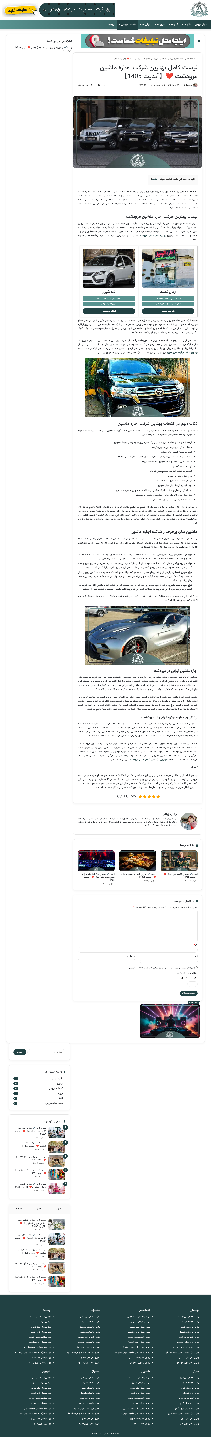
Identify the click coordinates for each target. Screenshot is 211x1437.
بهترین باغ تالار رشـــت (42, 1322)
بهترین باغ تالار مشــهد (91, 1322)
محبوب (59, 1209)
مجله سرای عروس (54, 1103)
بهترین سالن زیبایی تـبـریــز (40, 1403)
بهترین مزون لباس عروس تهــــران (186, 1347)
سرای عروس (201, 24)
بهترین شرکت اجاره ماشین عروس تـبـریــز (34, 1413)
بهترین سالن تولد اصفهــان (139, 1332)
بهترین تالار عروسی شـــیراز (139, 1377)
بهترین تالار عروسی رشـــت (40, 1316)
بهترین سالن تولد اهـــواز (90, 1393)
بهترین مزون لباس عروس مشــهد (86, 1347)
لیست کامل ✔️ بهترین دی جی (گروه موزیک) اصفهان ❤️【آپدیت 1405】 (30, 1131)
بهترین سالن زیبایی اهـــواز (89, 1403)
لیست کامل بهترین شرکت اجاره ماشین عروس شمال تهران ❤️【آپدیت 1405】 (32, 1223)
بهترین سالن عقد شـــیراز (140, 1388)
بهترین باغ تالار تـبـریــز (42, 1383)
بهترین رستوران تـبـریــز (41, 1423)
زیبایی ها (146, 24)
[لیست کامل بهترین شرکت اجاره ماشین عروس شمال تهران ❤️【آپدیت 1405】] (56, 1224)
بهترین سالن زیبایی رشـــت (40, 1342)
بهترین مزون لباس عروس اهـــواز (87, 1408)
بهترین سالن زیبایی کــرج (189, 1403)
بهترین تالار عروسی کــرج (190, 1377)
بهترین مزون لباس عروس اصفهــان (136, 1347)
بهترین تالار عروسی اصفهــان (138, 1316)
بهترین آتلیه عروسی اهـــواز (89, 1398)
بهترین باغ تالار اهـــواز (91, 1383)
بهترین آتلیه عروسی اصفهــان (138, 1337)
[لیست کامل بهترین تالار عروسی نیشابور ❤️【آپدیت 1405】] (56, 1147)
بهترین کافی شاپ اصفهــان (139, 1357)
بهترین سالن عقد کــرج (190, 1388)
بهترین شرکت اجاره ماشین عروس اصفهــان (132, 1352)
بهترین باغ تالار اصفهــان (140, 1322)
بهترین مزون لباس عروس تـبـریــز (37, 1408)
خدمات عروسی (128, 24)
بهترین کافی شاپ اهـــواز (90, 1418)
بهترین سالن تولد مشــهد (90, 1332)
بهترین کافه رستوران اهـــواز (89, 1423)
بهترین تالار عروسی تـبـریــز (40, 1377)
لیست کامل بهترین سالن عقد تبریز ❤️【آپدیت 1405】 (30, 1158)
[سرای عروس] (199, 9)
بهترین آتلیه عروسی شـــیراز (139, 1398)
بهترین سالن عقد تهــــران (189, 1327)
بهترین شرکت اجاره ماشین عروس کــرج (184, 1413)
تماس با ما (104, 1433)
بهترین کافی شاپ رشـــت (41, 1357)
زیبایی (60, 1083)
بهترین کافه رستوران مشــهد (89, 1362)
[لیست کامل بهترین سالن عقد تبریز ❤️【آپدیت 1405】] (56, 1161)
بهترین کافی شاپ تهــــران (189, 1357)
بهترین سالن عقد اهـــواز (90, 1388)
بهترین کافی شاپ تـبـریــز (41, 1418)
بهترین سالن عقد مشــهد (90, 1327)
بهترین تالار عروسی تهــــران (189, 1316)
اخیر (39, 1209)
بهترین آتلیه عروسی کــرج (189, 1398)
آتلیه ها (174, 24)
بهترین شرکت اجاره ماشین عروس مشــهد (83, 1352)
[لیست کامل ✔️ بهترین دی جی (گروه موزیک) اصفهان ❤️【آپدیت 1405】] (56, 1132)
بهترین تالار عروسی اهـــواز (89, 1377)
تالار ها (187, 24)
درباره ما (95, 1433)
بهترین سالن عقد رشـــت (41, 1327)
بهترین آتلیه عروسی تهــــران (188, 1337)
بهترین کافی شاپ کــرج (190, 1418)
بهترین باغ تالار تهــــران (190, 1322)
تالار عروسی (57, 1078)
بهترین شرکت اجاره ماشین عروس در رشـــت (33, 1352)
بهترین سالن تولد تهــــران (189, 1332)
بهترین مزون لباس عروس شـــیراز (136, 1408)
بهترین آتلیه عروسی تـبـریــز (40, 1398)
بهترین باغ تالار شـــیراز (141, 1383)
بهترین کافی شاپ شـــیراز (140, 1418)
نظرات (19, 1209)
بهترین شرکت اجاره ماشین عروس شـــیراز (133, 1413)
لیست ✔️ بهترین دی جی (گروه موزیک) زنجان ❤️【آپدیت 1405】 (42, 47)
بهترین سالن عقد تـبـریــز (41, 1388)
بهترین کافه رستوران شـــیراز (139, 1423)
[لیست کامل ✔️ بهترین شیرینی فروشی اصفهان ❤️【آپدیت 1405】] (56, 1188)
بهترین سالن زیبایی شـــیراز (139, 1403)
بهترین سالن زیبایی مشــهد (89, 1342)
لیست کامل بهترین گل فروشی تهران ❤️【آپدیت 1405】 (30, 1172)
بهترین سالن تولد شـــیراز (140, 1393)
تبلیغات (111, 24)
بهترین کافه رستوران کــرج (189, 1423)
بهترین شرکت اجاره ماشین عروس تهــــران (183, 1352)
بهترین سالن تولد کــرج (190, 1393)
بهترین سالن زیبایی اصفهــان (138, 1342)
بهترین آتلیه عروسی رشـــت (40, 1337)
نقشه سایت (114, 1433)
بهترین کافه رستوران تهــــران (188, 1362)
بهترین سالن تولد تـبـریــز (41, 1393)
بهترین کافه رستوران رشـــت (40, 1362)
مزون (60, 1093)
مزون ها (161, 24)
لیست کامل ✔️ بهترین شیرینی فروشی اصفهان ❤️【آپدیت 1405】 (30, 1185)
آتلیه (61, 1098)
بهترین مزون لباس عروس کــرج (187, 1408)
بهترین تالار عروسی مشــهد (89, 1316)
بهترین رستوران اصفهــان (140, 1362)
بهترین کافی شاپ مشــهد (90, 1357)
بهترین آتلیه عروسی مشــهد (89, 1337)
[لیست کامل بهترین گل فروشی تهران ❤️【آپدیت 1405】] (56, 1174)
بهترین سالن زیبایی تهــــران (188, 1342)
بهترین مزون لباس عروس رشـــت (37, 1347)
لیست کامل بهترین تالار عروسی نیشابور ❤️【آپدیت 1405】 (32, 1144)
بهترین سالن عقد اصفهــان (139, 1327)
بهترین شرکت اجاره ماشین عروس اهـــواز (84, 1413)
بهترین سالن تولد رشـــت (41, 1332)
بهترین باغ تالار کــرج (191, 1383)
